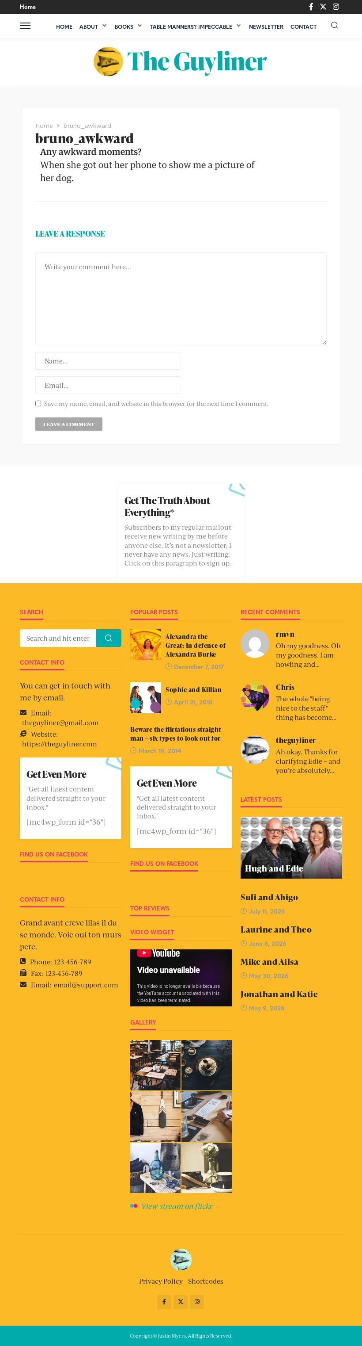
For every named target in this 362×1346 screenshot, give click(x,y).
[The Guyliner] (181, 61)
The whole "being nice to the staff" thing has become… (306, 708)
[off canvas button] (25, 25)
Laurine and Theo (276, 929)
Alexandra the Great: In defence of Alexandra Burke (196, 645)
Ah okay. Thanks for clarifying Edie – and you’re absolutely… (308, 761)
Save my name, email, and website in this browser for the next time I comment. (156, 403)
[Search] (334, 25)
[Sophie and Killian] (145, 697)
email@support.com (86, 984)
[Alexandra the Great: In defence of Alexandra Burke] (145, 644)
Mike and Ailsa (269, 961)
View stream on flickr (177, 1206)
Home (28, 6)
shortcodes (205, 1280)
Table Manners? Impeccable (191, 27)
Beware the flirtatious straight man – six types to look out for (175, 733)
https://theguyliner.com (59, 743)
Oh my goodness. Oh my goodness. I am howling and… (308, 655)
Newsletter (266, 27)
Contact (303, 27)
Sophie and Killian (194, 689)
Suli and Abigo (269, 897)
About (88, 27)
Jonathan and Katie (279, 994)
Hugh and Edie (274, 868)
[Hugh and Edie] (291, 848)
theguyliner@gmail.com (60, 722)
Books (124, 27)
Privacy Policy (161, 1280)
